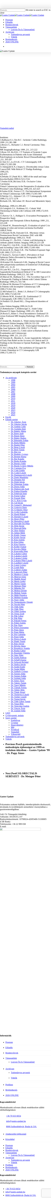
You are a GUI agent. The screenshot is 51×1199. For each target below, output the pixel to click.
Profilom (9, 1085)
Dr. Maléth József (18, 579)
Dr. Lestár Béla (17, 567)
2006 (13, 389)
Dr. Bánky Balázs (18, 438)
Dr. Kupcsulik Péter (19, 551)
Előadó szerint (11, 419)
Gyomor (14, 723)
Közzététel (10, 1139)
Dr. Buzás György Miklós (22, 466)
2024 (13, 412)
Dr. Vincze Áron (18, 708)
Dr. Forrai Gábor (18, 496)
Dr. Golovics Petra (19, 507)
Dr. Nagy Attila (17, 600)
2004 (13, 385)
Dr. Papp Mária (17, 632)
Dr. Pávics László (18, 639)
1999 (6, 59)
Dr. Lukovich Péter (19, 572)
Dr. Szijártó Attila (18, 678)
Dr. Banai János (17, 436)
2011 (13, 401)
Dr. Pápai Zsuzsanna (20, 627)
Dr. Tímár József (18, 692)
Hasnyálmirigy (17, 725)
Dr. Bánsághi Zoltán (19, 440)
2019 (13, 405)
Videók (8, 739)
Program (9, 1042)
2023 (13, 410)
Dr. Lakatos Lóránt (19, 558)
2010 (13, 398)
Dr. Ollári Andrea (18, 611)
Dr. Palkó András (18, 623)
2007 (13, 392)
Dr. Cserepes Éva (18, 468)
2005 (13, 387)
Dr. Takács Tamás (18, 683)
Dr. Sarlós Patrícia (18, 657)
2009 (13, 396)
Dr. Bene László (18, 447)
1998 (13, 380)
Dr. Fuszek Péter (18, 498)
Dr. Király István (18, 537)
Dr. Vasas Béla (17, 704)
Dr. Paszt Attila (17, 637)
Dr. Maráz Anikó (18, 581)
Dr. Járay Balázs (18, 530)
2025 (13, 415)
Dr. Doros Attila (18, 486)
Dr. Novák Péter (18, 604)
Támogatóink (11, 1058)
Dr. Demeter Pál (18, 480)
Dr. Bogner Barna (18, 456)
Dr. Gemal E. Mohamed (21, 505)
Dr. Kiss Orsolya (18, 544)
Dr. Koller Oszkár (18, 547)
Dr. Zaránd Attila (18, 711)
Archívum (9, 1069)
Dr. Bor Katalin (18, 59)
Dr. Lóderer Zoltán (19, 570)
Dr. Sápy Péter (17, 655)
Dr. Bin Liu (16, 452)
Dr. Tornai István (18, 699)
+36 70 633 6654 (13, 1116)
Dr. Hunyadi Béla (18, 528)
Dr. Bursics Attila (18, 463)
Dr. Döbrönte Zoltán (19, 484)
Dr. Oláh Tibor (17, 609)
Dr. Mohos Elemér (19, 590)
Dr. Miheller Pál (18, 588)
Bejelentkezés (11, 1090)
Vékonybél (15, 734)
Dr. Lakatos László (19, 556)
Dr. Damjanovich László (21, 475)
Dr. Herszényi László (20, 521)
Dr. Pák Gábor (17, 616)
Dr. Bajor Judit (17, 433)
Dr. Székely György (19, 671)
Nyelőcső (15, 729)
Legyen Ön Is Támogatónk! (23, 1062)
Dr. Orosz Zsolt (17, 614)
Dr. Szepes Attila (18, 674)
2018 (13, 403)
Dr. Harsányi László (19, 517)
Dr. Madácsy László (19, 574)
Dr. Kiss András (18, 540)
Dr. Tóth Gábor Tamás (20, 701)
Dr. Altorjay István (19, 424)
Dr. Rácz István (17, 644)
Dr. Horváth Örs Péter (20, 523)
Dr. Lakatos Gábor (19, 553)
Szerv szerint (10, 718)
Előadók (9, 1047)
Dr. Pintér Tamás (18, 641)
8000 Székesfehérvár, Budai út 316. (21, 1126)
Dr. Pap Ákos (17, 625)
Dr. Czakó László (18, 473)
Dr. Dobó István (18, 482)
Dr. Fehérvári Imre (19, 493)
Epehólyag (15, 720)
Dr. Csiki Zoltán (18, 470)
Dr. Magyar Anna (18, 577)
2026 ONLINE (12, 1095)
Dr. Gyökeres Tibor (19, 510)
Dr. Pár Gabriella (18, 634)
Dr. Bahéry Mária (18, 431)
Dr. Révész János (18, 646)
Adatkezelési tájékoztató (15, 1134)
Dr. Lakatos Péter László (21, 560)
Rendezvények (11, 1053)
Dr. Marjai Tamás (18, 584)
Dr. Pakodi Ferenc (19, 620)
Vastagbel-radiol (7, 128)
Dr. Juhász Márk (18, 533)
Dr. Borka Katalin (18, 461)
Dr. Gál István (17, 503)
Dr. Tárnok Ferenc (19, 687)
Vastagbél (25, 64)
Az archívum (11, 378)
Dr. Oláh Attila (17, 607)
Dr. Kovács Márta (18, 549)
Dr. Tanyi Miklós (18, 685)
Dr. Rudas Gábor (18, 651)
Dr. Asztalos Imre (18, 429)
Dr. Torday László (19, 697)
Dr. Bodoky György (19, 454)
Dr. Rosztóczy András (20, 648)
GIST (7, 713)
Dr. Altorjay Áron (18, 422)
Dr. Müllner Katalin (19, 597)
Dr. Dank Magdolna (19, 477)
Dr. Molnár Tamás (19, 593)
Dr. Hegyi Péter (17, 519)
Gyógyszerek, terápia (14, 715)
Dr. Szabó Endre (18, 667)
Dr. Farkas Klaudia (19, 491)
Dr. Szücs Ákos (17, 681)
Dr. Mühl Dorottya (19, 595)
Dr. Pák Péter (16, 618)
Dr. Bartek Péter (18, 445)
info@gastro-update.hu (16, 1121)
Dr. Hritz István (17, 526)
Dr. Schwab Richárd (19, 662)
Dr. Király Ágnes (18, 535)
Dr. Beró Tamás (17, 450)
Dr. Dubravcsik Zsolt (20, 489)
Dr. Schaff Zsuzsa (18, 660)
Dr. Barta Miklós (18, 443)
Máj (12, 727)
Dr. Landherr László (19, 563)
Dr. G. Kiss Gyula (19, 500)
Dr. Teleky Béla (17, 690)
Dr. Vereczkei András (20, 706)
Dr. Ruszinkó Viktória (20, 653)
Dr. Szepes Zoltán (18, 676)
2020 (13, 408)
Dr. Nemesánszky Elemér (22, 602)
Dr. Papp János (17, 630)
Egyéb (8, 417)
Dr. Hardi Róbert (18, 514)
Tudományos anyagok (38, 59)
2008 (13, 394)
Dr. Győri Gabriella (19, 512)
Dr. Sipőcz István (18, 664)
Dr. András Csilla (18, 426)
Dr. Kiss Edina (17, 542)
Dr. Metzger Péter (18, 586)
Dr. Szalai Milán (18, 669)
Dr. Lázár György (18, 565)
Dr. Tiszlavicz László (20, 694)
